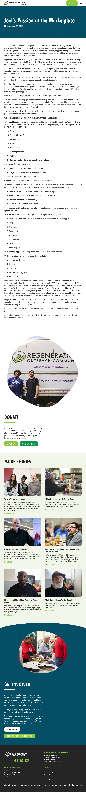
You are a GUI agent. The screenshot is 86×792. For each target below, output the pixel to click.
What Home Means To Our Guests (59, 600)
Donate (46, 777)
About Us (47, 775)
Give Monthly (28, 443)
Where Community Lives (14, 499)
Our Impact (48, 771)
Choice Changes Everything (15, 549)
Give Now (11, 443)
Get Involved (48, 773)
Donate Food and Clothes (19, 736)
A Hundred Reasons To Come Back (59, 499)
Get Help (47, 779)
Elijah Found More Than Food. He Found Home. (21, 601)
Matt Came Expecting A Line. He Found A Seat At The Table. (62, 550)
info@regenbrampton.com (53, 761)
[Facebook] (16, 760)
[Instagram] (21, 760)
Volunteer (12, 729)
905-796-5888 (50, 759)
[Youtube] (27, 760)
